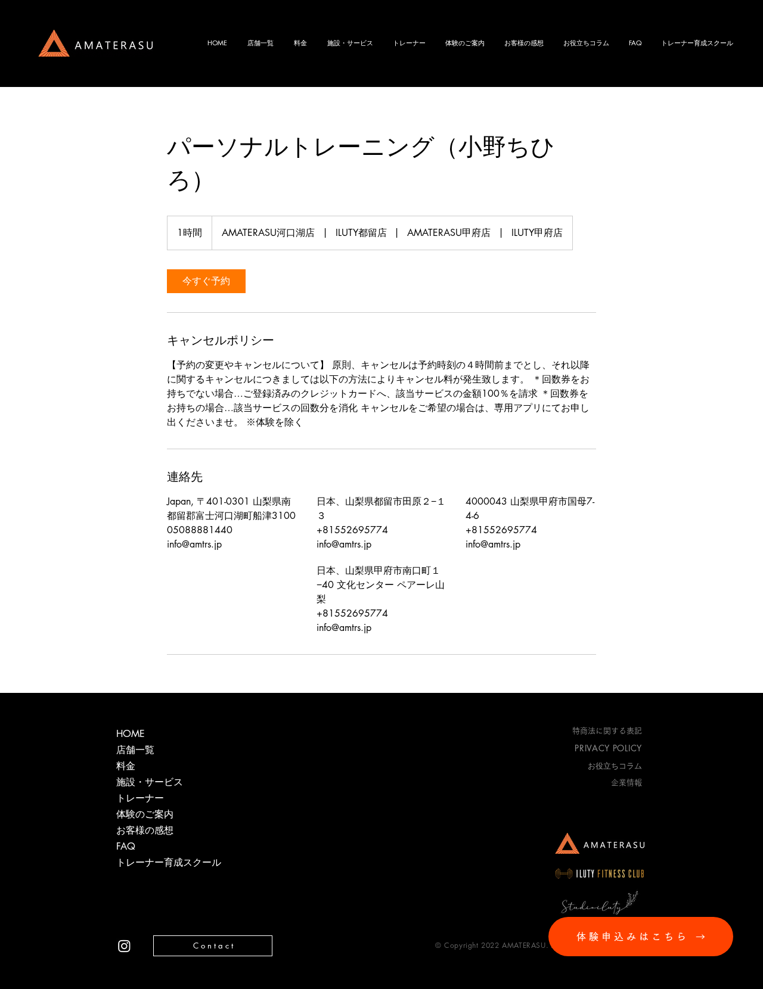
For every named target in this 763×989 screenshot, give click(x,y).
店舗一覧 (135, 750)
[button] (586, 43)
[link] (206, 281)
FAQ (125, 846)
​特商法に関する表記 (607, 731)
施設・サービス (149, 782)
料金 (125, 766)
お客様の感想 (144, 830)
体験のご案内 (144, 814)
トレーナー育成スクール (158, 862)
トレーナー (140, 798)
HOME (130, 733)
